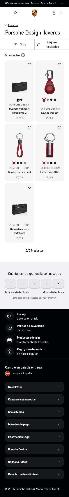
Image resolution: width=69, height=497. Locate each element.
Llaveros (13, 25)
